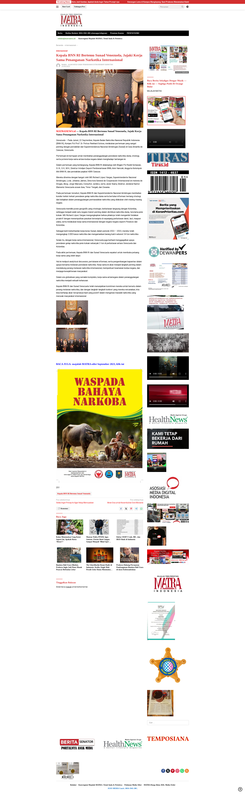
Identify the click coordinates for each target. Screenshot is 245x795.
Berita (60, 33)
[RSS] (187, 771)
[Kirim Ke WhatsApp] (141, 509)
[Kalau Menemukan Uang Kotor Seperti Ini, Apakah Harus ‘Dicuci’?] (69, 527)
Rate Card (66, 7)
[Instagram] (177, 771)
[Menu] (58, 7)
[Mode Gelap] (187, 7)
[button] (182, 7)
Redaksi (64, 65)
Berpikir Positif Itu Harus (183, 2)
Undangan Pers (79, 7)
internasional (62, 51)
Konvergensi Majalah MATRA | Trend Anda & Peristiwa (100, 39)
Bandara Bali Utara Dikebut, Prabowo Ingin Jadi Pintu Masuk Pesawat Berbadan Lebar (69, 567)
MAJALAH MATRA (154, 91)
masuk (68, 587)
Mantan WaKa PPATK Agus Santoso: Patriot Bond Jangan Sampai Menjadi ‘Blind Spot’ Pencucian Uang (98, 539)
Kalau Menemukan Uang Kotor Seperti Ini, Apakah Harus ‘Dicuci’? (68, 539)
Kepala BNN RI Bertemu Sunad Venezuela (73, 494)
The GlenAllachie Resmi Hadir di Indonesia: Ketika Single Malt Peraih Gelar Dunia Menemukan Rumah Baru (99, 567)
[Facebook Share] (121, 509)
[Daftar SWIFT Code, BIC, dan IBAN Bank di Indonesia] (129, 527)
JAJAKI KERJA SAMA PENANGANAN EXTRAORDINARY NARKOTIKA (90, 65)
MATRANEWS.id (66, 131)
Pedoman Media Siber (133, 785)
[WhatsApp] (182, 771)
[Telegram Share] (136, 509)
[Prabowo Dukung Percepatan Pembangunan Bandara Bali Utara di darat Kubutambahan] (129, 555)
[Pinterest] (173, 771)
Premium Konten (117, 33)
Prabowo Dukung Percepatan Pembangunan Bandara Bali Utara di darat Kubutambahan (129, 567)
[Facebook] (163, 771)
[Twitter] (168, 771)
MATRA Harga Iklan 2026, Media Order (159, 785)
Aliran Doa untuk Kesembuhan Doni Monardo (125, 501)
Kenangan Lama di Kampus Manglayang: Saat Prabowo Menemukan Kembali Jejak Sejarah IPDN (124, 2)
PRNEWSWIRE (133, 33)
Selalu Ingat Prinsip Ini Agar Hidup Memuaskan (75, 501)
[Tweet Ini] (126, 509)
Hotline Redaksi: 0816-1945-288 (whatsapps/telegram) (86, 33)
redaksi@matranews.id (66, 39)
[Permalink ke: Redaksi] (58, 65)
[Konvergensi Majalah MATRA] (71, 20)
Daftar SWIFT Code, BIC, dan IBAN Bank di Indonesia (128, 538)
